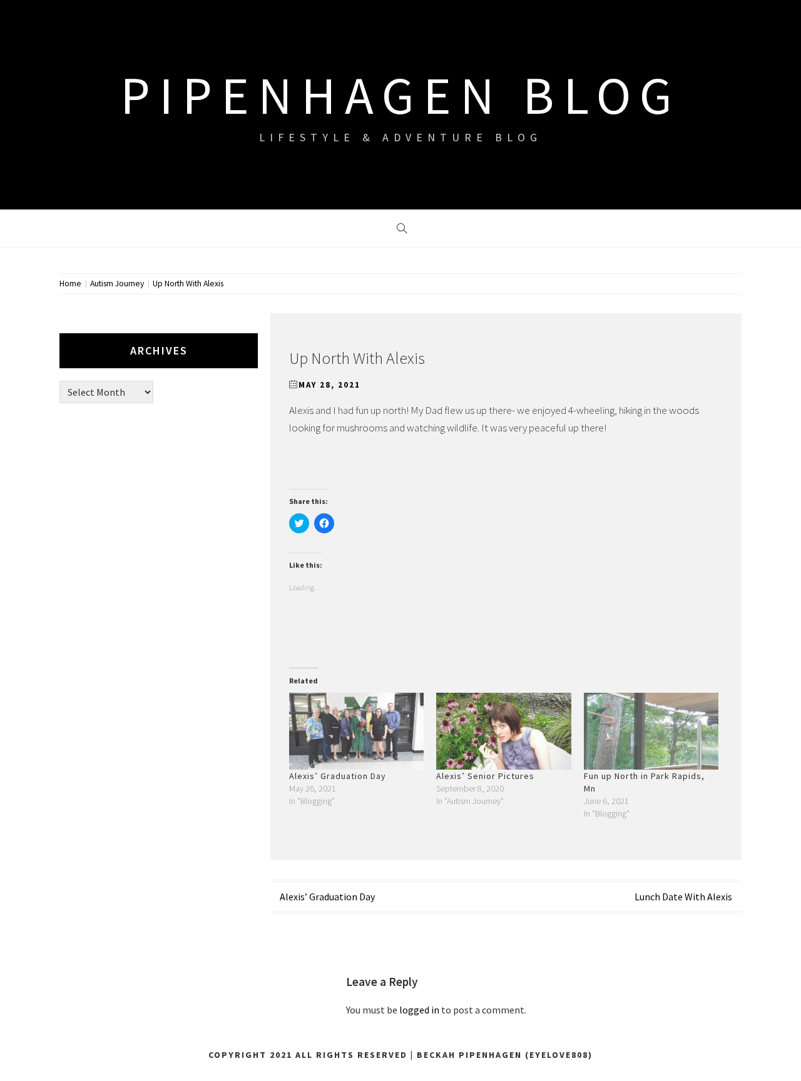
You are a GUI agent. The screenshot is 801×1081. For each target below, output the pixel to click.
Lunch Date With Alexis (683, 896)
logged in (419, 1009)
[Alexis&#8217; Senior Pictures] (503, 731)
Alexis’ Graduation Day (337, 776)
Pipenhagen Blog (400, 95)
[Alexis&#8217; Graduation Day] (356, 731)
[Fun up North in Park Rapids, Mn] (651, 731)
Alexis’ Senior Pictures (485, 776)
